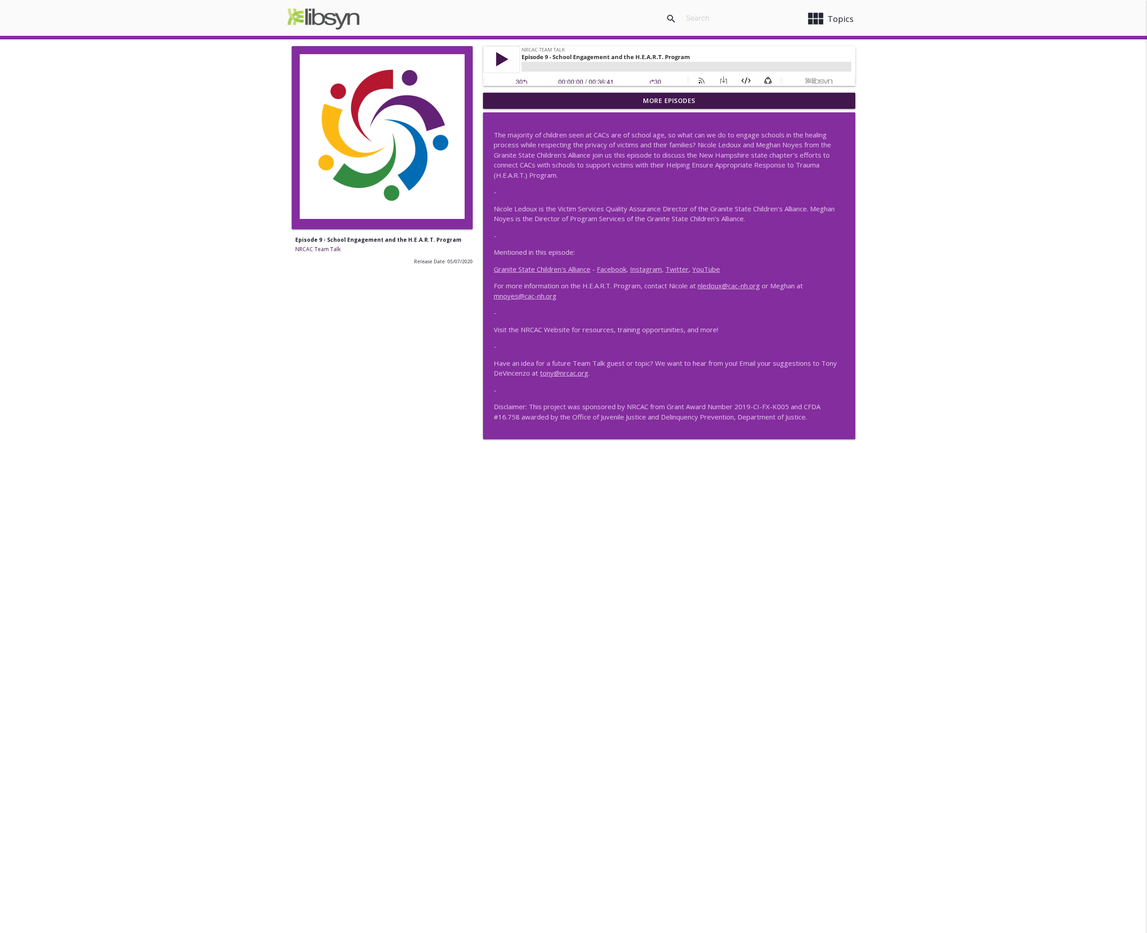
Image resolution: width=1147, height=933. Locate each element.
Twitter (677, 269)
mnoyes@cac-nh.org (525, 295)
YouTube (706, 269)
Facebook (611, 269)
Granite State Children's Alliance (542, 269)
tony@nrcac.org (564, 372)
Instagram (646, 269)
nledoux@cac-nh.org (729, 285)
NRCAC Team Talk (318, 249)
